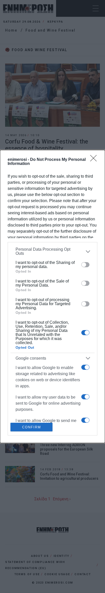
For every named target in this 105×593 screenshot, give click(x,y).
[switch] (85, 264)
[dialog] (52, 296)
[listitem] (52, 251)
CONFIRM (31, 427)
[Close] (95, 160)
